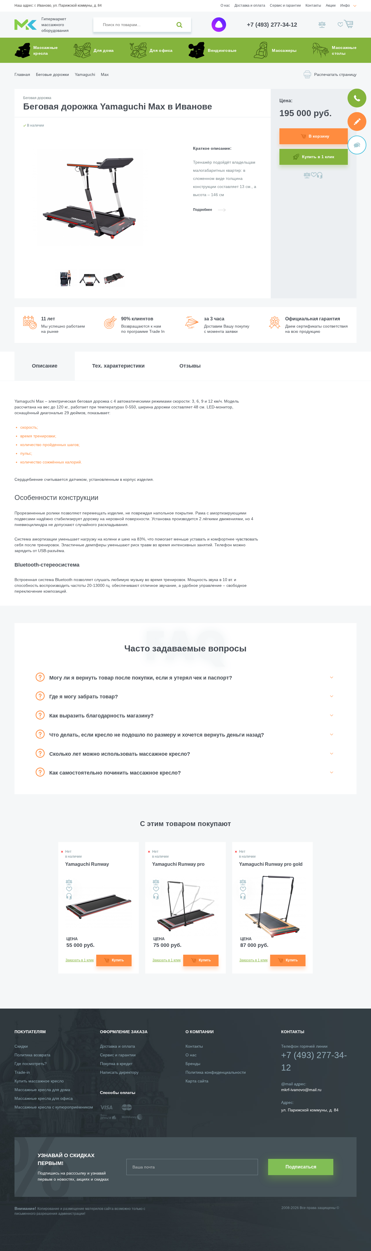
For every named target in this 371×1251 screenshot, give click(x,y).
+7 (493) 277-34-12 (272, 24)
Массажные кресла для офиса (43, 1098)
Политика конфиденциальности (216, 1072)
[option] (65, 282)
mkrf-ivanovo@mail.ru (301, 1089)
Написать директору (119, 1072)
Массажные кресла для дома (42, 1089)
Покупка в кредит (116, 1063)
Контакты (313, 5)
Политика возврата (32, 1055)
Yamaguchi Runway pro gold (271, 864)
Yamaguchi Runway (87, 864)
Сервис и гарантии (285, 5)
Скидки (21, 1046)
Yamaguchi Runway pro (178, 864)
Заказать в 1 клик (80, 960)
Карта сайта (197, 1081)
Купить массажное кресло (39, 1081)
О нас (225, 5)
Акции (331, 5)
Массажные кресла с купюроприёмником (53, 1107)
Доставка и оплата (249, 5)
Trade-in (22, 1072)
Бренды (193, 1063)
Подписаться (300, 1166)
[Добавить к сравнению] (307, 175)
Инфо (345, 5)
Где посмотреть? (30, 1063)
